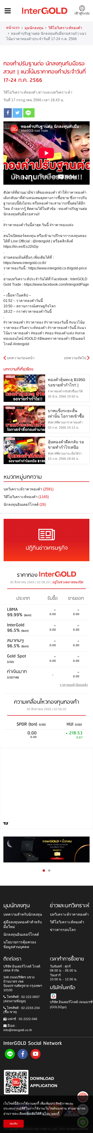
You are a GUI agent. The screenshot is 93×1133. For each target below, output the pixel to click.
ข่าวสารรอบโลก (63, 930)
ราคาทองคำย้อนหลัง (74, 685)
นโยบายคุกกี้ (50, 1113)
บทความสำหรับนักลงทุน (22, 914)
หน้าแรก (13, 28)
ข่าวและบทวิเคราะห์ (54, 92)
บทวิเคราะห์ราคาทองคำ (69, 914)
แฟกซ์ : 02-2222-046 (22, 1019)
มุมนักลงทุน (34, 28)
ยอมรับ (14, 1123)
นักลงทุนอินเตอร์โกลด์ (21, 934)
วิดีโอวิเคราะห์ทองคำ (65, 28)
